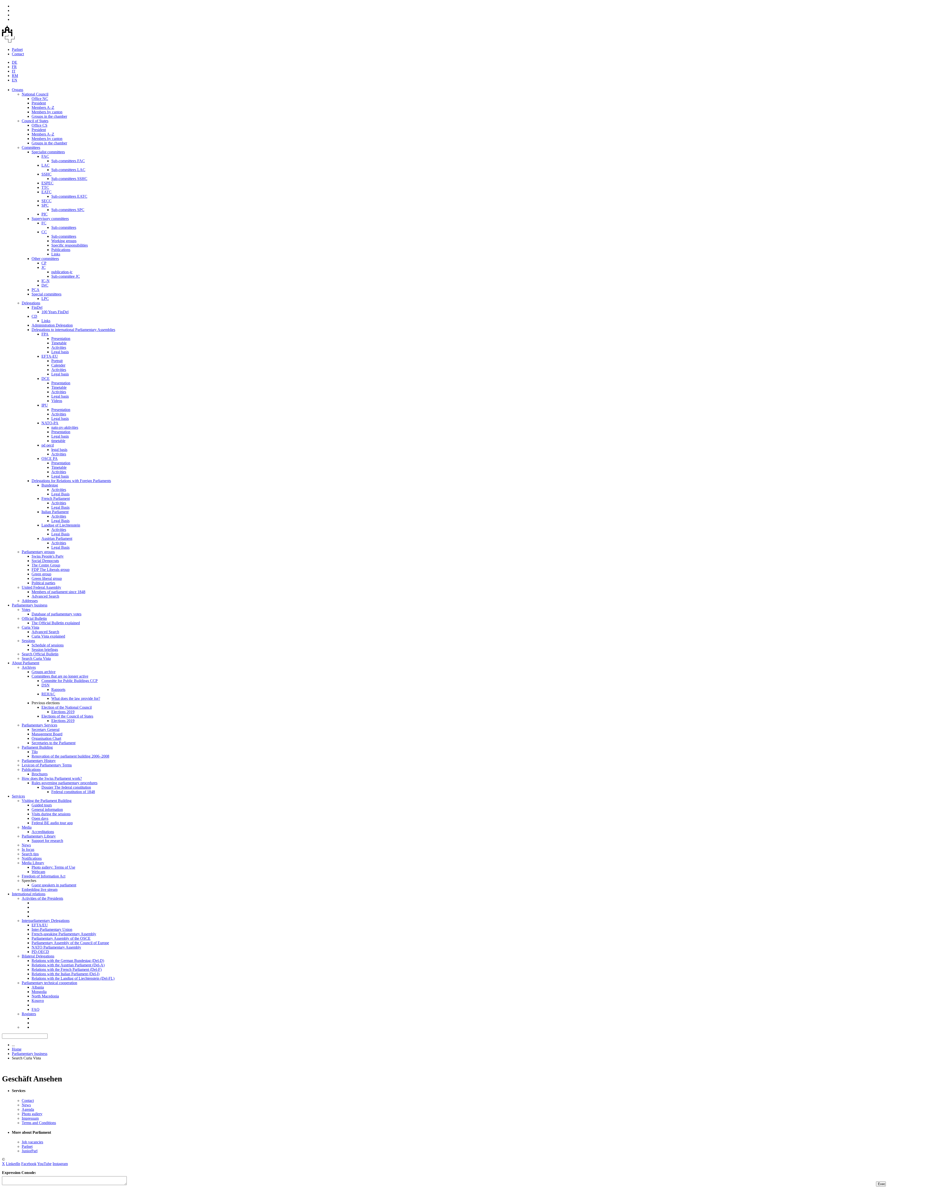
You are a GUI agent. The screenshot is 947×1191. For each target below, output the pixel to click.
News (26, 845)
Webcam (38, 872)
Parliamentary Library (39, 836)
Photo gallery (32, 1114)
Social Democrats (45, 561)
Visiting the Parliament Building (47, 801)
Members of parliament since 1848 (58, 592)
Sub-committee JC (65, 276)
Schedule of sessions (48, 645)
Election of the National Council (66, 707)
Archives (29, 667)
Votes (26, 609)
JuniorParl (29, 1151)
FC (43, 223)
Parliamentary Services (39, 725)
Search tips (30, 854)
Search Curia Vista (36, 658)
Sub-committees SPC (67, 210)
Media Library (33, 863)
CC (44, 232)
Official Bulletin (34, 618)
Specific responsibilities (69, 245)
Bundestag (49, 485)
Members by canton (47, 112)
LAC (45, 165)
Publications (60, 250)
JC (43, 267)
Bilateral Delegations (38, 956)
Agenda (28, 1109)
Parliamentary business (29, 605)
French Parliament (55, 498)
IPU (44, 405)
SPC (45, 205)
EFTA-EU (49, 356)
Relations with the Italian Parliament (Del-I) (65, 974)
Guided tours (42, 805)
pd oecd (47, 445)
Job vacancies (32, 1142)
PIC (44, 214)
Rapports (58, 689)
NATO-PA (49, 423)
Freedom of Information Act (43, 876)
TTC (45, 187)
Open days (40, 818)
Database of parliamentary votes (56, 614)
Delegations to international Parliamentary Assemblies (73, 330)
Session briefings (45, 649)
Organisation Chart (46, 738)
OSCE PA (49, 458)
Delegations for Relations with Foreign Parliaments (71, 481)
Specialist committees (48, 152)
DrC (44, 285)
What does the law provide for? (75, 698)
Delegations (31, 303)
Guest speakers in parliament (54, 885)
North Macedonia (45, 996)
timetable (58, 441)
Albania (38, 987)
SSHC (46, 174)
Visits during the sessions (51, 814)
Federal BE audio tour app (52, 823)
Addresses (30, 601)
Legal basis (60, 352)
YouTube (44, 1164)
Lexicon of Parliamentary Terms (47, 765)
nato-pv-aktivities (64, 427)
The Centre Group (46, 565)
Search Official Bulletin (40, 654)
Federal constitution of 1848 (73, 792)
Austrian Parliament (56, 538)
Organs (17, 90)
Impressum (30, 1118)
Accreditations (43, 832)
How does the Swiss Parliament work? (52, 778)
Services (18, 796)
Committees (31, 147)
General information (47, 809)
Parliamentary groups (38, 552)
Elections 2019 (62, 712)
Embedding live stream (39, 889)
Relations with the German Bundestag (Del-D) (68, 960)
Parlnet (17, 49)
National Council (35, 94)
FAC (45, 156)
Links (55, 254)
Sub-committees (63, 227)
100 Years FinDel (55, 312)
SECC (46, 201)
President (39, 103)
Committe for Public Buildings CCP (69, 681)
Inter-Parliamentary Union (52, 929)
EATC (46, 192)
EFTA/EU (40, 925)
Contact (18, 54)
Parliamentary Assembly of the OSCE (61, 938)
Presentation (60, 338)
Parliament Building (37, 747)
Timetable (59, 343)
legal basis (59, 450)
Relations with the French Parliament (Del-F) (67, 969)
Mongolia (39, 992)
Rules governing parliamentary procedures (64, 783)
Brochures (40, 774)
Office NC (40, 99)
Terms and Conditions (39, 1123)
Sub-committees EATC (69, 196)
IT (14, 71)
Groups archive (43, 672)
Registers (29, 1014)
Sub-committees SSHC (69, 178)
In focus (28, 849)
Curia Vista (30, 627)
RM (15, 76)
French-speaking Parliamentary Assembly (64, 934)
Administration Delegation (52, 325)
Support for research (47, 841)
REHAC (48, 694)
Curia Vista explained (48, 636)
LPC (45, 298)
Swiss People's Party (48, 556)
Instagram (60, 1164)
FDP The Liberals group (51, 569)
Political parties (43, 583)
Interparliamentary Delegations (46, 920)
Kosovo (38, 1000)
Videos (56, 401)
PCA (35, 290)
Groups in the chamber (49, 116)
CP (43, 263)
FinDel (37, 307)
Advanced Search (45, 596)
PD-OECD (40, 952)
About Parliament (25, 663)
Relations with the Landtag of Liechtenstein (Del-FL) (73, 978)
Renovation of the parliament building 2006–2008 (70, 756)
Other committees (45, 258)
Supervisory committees (50, 218)
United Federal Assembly (41, 587)
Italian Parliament (55, 512)
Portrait (57, 361)
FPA (45, 334)
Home (16, 1049)
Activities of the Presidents (42, 898)
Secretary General (45, 729)
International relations (28, 894)
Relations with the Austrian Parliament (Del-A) (68, 965)
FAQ (35, 1009)
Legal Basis (60, 494)
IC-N (45, 281)
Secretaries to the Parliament (53, 743)
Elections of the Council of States (67, 716)
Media (27, 827)
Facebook (28, 1164)
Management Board (47, 734)
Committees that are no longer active (60, 676)
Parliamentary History (39, 761)
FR (14, 67)
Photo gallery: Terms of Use (53, 867)
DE (14, 62)
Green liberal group (47, 578)
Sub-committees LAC (68, 170)
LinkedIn (13, 1164)
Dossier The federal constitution (66, 787)
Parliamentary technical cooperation (49, 983)
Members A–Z (43, 107)
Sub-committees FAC (68, 161)
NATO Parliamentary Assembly (56, 947)
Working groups (63, 241)
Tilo (35, 752)
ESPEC (47, 183)
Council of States (35, 121)
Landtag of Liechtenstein (60, 525)
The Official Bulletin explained (56, 623)
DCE (45, 378)
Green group (41, 574)
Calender (58, 365)
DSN (45, 685)
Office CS (39, 125)
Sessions (28, 641)
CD (34, 316)
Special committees (46, 294)
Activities (58, 347)
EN (14, 80)
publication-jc (62, 272)
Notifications (32, 858)
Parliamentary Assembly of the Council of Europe (70, 943)
